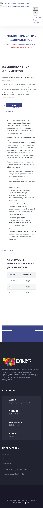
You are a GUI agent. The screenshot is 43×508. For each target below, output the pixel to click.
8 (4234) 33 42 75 (14, 414)
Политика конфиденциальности (15, 470)
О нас (34, 20)
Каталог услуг (37, 17)
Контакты (36, 22)
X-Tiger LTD (26, 503)
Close (35, 12)
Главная (35, 15)
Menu (35, 9)
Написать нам (23, 331)
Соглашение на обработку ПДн (14, 474)
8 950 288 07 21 (14, 425)
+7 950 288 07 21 (14, 436)
